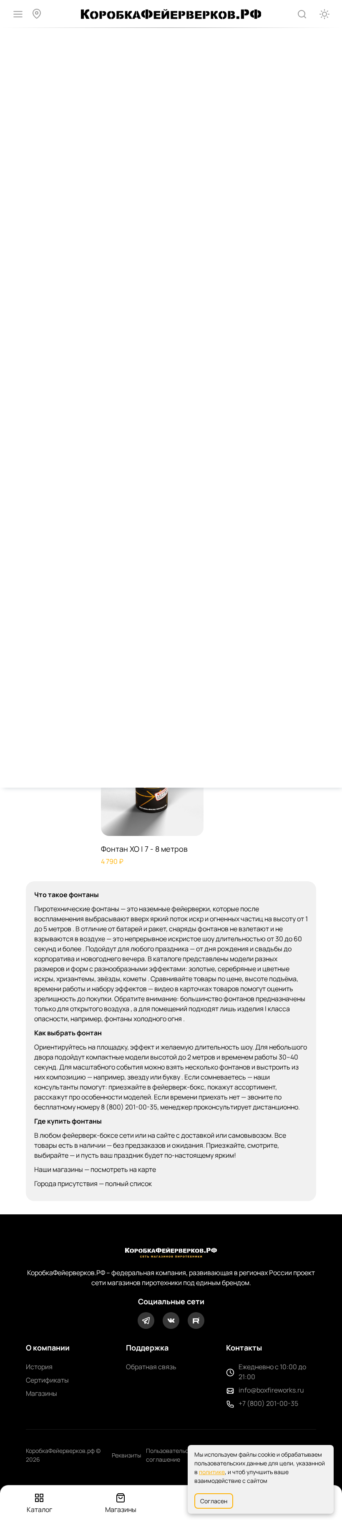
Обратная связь (151, 1366)
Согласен (213, 1501)
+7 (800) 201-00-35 (268, 1403)
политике (212, 1472)
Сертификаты (47, 1380)
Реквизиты (126, 1455)
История (39, 1366)
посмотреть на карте (123, 1169)
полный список (128, 1183)
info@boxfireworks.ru (271, 1390)
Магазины (41, 1393)
